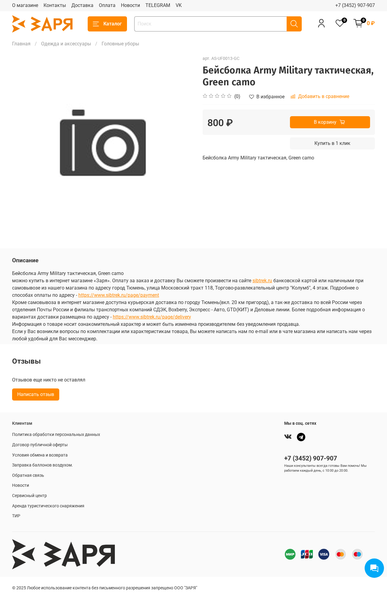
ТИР (16, 516)
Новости (130, 5)
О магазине (25, 5)
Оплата (107, 5)
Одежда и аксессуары (66, 44)
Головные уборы (120, 44)
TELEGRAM (157, 5)
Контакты (55, 5)
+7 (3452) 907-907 (355, 5)
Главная (21, 44)
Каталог (112, 24)
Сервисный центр (29, 495)
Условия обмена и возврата (40, 455)
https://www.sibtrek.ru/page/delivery (152, 317)
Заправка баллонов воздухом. (42, 465)
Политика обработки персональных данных (56, 434)
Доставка (82, 5)
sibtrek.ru (262, 280)
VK (179, 5)
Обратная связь (28, 475)
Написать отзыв (35, 394)
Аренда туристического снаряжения (48, 506)
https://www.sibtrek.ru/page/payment (118, 295)
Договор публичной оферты (40, 444)
